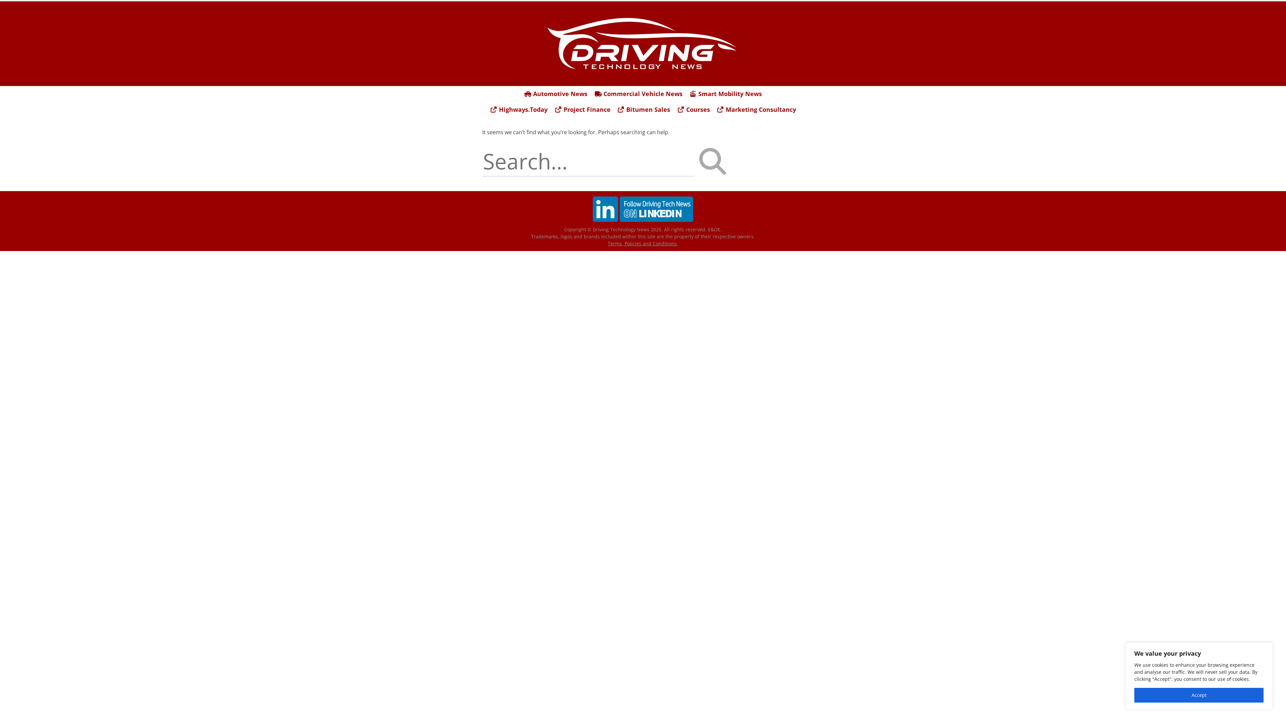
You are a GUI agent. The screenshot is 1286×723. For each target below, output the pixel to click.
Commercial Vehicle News (642, 94)
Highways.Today (522, 109)
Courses (697, 109)
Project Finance (586, 109)
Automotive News (559, 94)
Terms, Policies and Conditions (642, 243)
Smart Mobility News (729, 94)
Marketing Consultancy (760, 109)
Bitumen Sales (647, 109)
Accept (1199, 695)
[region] (1199, 676)
